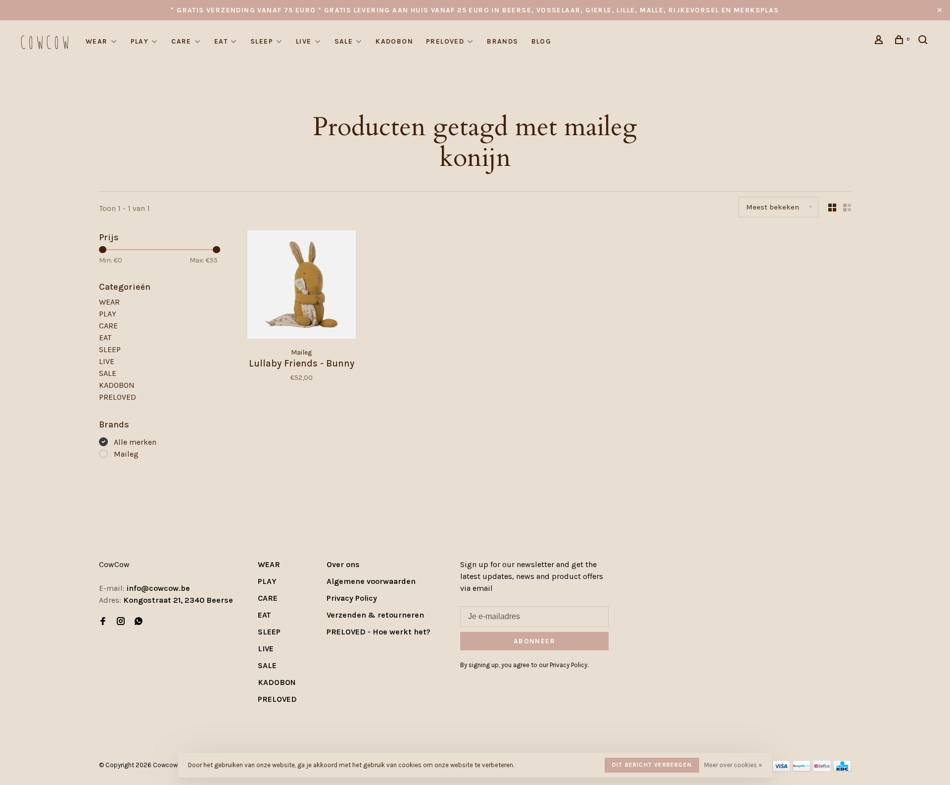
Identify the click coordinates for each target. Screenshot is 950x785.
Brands (502, 41)
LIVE (304, 41)
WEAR (97, 41)
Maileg (126, 454)
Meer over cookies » (733, 765)
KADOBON (394, 41)
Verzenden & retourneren (375, 615)
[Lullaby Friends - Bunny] (301, 286)
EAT (221, 41)
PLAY (140, 41)
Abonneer (534, 641)
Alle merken (135, 442)
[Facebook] (103, 622)
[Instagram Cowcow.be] (121, 622)
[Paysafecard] (801, 769)
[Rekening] (880, 41)
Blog (541, 41)
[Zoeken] (924, 41)
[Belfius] (822, 769)
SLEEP (261, 41)
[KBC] (842, 769)
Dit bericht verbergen (652, 764)
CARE (181, 41)
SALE (343, 41)
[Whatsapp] (138, 622)
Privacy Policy (352, 598)
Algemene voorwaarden (371, 581)
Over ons (343, 564)
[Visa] (781, 769)
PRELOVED (445, 41)
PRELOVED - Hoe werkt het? (378, 631)
